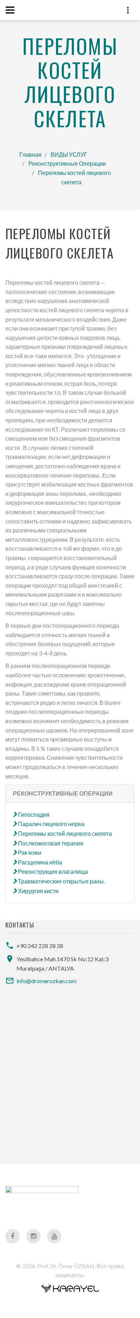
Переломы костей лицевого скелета (64, 833)
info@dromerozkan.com (46, 980)
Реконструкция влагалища (52, 871)
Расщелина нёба (39, 862)
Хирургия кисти (38, 890)
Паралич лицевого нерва (50, 823)
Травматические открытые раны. (61, 881)
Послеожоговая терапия (50, 843)
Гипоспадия (33, 814)
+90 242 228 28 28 (40, 945)
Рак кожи (29, 852)
